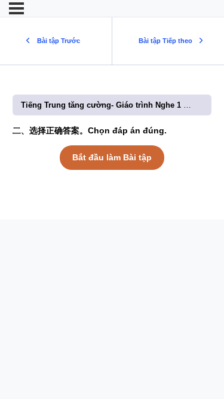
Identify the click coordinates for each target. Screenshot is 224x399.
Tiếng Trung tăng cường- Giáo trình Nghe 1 (102, 104)
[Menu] (16, 8)
